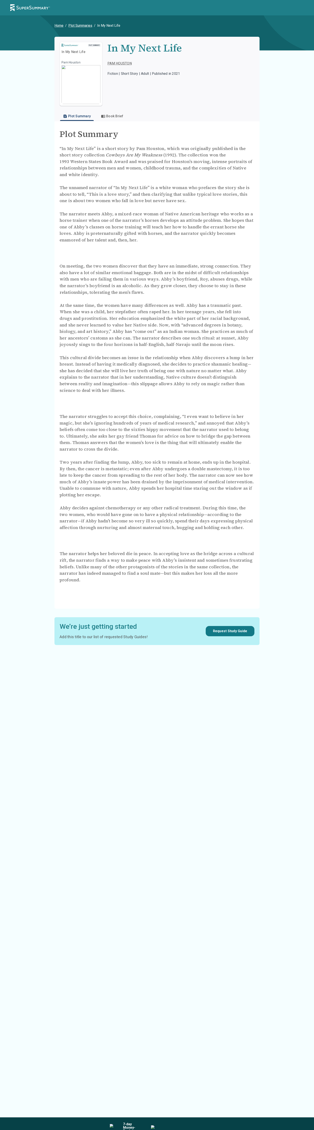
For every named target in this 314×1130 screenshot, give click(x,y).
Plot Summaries (80, 26)
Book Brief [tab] (114, 116)
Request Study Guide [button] (230, 631)
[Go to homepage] (30, 7)
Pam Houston (119, 63)
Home (58, 26)
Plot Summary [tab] (79, 116)
